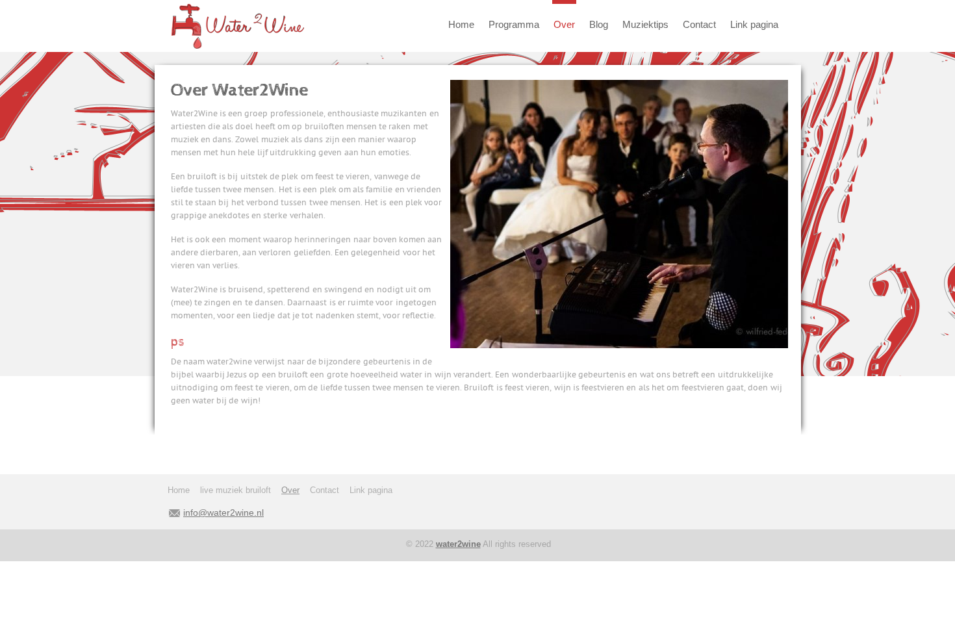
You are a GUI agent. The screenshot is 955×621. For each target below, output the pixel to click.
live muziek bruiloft (235, 490)
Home (461, 24)
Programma (514, 24)
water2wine (458, 544)
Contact (699, 24)
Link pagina (754, 24)
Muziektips (645, 24)
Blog (598, 24)
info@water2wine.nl (223, 512)
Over (564, 24)
